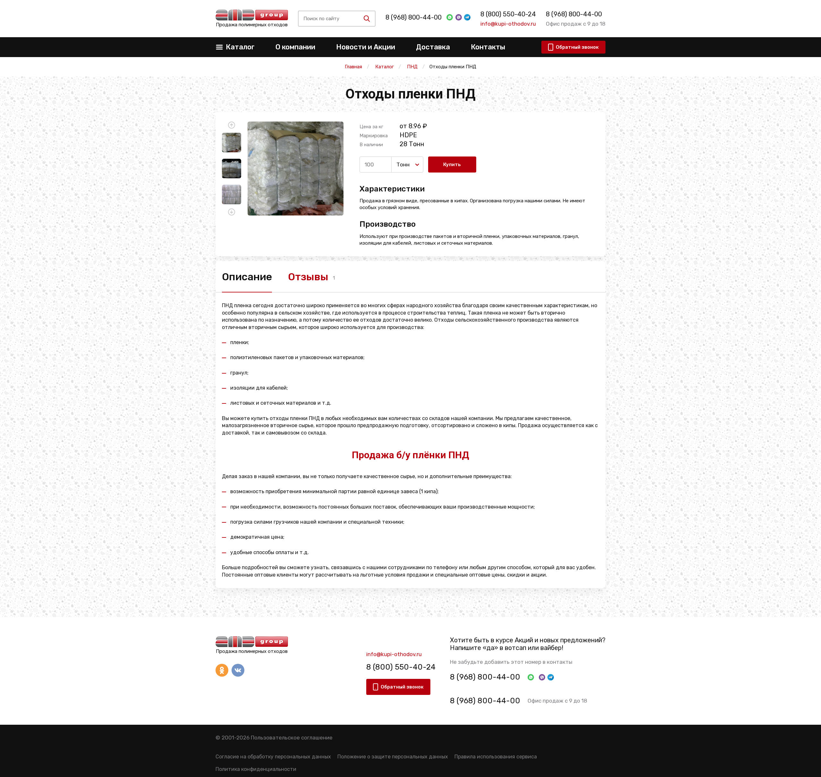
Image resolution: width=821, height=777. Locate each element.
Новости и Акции (365, 47)
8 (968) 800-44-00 (413, 17)
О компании (295, 47)
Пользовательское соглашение (292, 737)
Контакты (488, 47)
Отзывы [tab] (308, 277)
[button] (231, 125)
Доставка (433, 47)
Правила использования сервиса (495, 757)
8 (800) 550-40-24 (508, 14)
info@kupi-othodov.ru (508, 24)
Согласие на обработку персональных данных (273, 757)
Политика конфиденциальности (256, 769)
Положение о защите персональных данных (392, 757)
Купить (452, 164)
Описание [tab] (247, 277)
